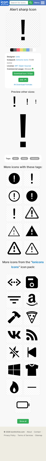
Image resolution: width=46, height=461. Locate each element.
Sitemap (38, 435)
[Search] (30, 3)
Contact (37, 432)
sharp (24, 158)
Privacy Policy (10, 435)
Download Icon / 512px (23, 73)
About (29, 432)
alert (15, 158)
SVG (21, 80)
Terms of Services (25, 435)
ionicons (34, 158)
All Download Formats (23, 85)
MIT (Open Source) (23, 66)
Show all (23, 421)
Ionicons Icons (22, 60)
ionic (18, 57)
